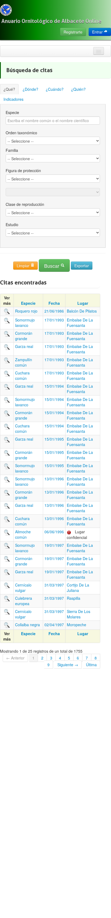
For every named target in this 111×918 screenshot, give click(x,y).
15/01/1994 (54, 386)
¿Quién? (78, 89)
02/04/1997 (54, 624)
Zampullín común (23, 362)
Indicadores (13, 99)
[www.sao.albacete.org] (6, 10)
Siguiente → (67, 664)
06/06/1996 (54, 531)
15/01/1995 (54, 439)
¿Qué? (9, 89)
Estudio (12, 224)
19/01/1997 (54, 545)
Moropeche (76, 624)
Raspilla (73, 598)
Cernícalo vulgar (23, 587)
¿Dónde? (30, 89)
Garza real (24, 346)
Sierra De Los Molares (78, 614)
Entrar (98, 32)
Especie (12, 112)
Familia (12, 150)
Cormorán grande (23, 335)
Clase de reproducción (25, 204)
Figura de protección (23, 170)
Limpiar (23, 265)
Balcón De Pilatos (82, 311)
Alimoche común (23, 534)
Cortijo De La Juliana (78, 587)
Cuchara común (22, 375)
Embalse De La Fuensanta (80, 322)
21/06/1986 (54, 311)
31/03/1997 (54, 585)
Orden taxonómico (21, 132)
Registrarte (73, 32)
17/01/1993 (54, 320)
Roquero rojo (26, 311)
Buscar (52, 265)
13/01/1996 (54, 478)
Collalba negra (27, 624)
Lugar (82, 303)
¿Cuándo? (55, 89)
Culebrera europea (23, 600)
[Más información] (7, 311)
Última (91, 664)
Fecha (54, 303)
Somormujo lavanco (25, 322)
